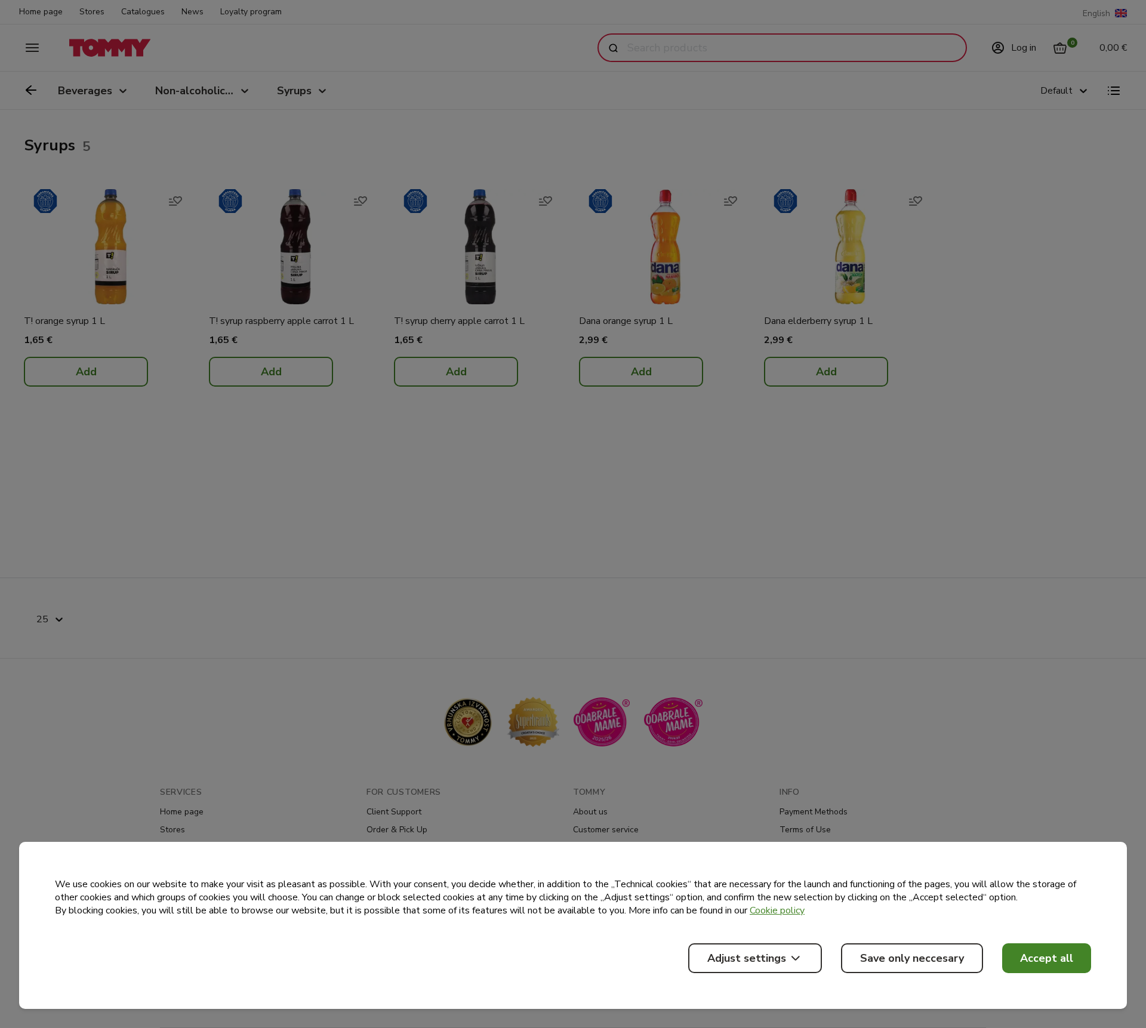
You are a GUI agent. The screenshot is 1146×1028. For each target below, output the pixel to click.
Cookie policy (777, 910)
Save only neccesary (912, 958)
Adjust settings (746, 958)
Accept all (1046, 958)
